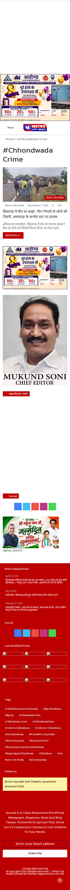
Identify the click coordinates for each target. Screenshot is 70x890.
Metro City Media (14, 205)
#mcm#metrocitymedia (42, 734)
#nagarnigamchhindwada (19, 753)
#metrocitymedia (14, 741)
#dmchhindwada (14, 734)
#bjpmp (9, 715)
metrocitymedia (37, 760)
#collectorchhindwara (17, 728)
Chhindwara (45, 753)
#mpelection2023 (39, 741)
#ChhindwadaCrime (30, 715)
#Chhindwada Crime (16, 721)
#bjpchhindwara (52, 709)
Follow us (11, 771)
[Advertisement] (35, 37)
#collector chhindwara (48, 728)
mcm (60, 753)
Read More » (13, 235)
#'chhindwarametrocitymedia (21, 709)
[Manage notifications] (60, 880)
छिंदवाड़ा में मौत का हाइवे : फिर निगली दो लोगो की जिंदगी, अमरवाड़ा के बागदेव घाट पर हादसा (35, 214)
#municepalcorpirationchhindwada (24, 747)
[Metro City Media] (35, 127)
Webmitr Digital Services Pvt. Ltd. (45, 873)
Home (9, 139)
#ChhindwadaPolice (43, 721)
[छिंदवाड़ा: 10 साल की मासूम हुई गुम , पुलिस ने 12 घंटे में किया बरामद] (35, 684)
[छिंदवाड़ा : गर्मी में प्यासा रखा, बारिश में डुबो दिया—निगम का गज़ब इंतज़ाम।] (13, 684)
